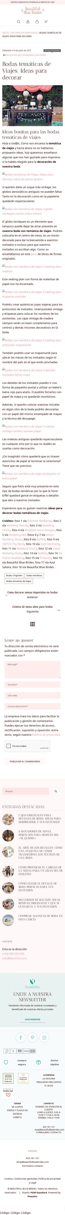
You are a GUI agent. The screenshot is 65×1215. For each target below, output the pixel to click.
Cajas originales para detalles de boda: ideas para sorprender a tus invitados (40, 818)
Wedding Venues (17, 525)
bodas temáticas (34, 575)
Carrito (17, 1117)
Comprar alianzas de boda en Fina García (41, 917)
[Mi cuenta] (28, 21)
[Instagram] (44, 1038)
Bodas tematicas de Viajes (18, 581)
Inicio (5, 32)
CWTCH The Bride (13, 544)
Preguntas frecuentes (48, 1082)
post (34, 254)
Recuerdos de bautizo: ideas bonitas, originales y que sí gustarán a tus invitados (39, 903)
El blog (49, 1085)
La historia (48, 1078)
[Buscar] (18, 21)
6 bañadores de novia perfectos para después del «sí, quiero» (39, 835)
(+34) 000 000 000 (13, 953)
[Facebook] (21, 1038)
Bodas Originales (14, 575)
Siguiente (32, 609)
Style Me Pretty (50, 544)
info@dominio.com (14, 958)
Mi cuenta (17, 1107)
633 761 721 (49, 1127)
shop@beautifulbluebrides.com (49, 1129)
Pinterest (45, 558)
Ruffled (41, 539)
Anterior (32, 595)
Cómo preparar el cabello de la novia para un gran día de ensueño (41, 871)
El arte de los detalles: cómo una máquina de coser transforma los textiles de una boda (40, 853)
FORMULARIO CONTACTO (48, 1132)
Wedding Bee (17, 535)
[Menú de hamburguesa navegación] (46, 21)
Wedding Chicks (26, 548)
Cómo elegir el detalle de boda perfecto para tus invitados (38, 887)
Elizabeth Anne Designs (40, 530)
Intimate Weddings (39, 521)
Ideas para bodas (37, 55)
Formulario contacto (32, 1165)
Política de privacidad (46, 734)
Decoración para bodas (24, 32)
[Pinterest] (32, 1038)
